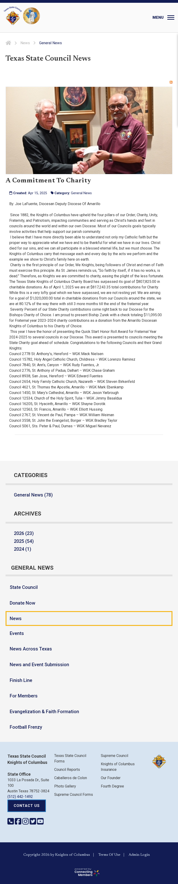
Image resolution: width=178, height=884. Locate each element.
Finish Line (21, 680)
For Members (24, 696)
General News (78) (33, 495)
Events (17, 633)
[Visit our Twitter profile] (33, 823)
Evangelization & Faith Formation (44, 711)
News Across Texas (31, 649)
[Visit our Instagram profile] (26, 823)
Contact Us (27, 805)
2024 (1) (22, 549)
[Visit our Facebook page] (18, 823)
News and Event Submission (39, 664)
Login (145, 855)
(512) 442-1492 (20, 796)
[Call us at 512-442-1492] (11, 823)
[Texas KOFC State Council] (22, 15)
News (16, 618)
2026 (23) (24, 533)
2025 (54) (24, 541)
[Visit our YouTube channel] (40, 823)
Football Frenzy (26, 727)
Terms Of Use (109, 855)
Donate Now (22, 603)
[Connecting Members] (87, 872)
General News (81, 193)
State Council (24, 587)
